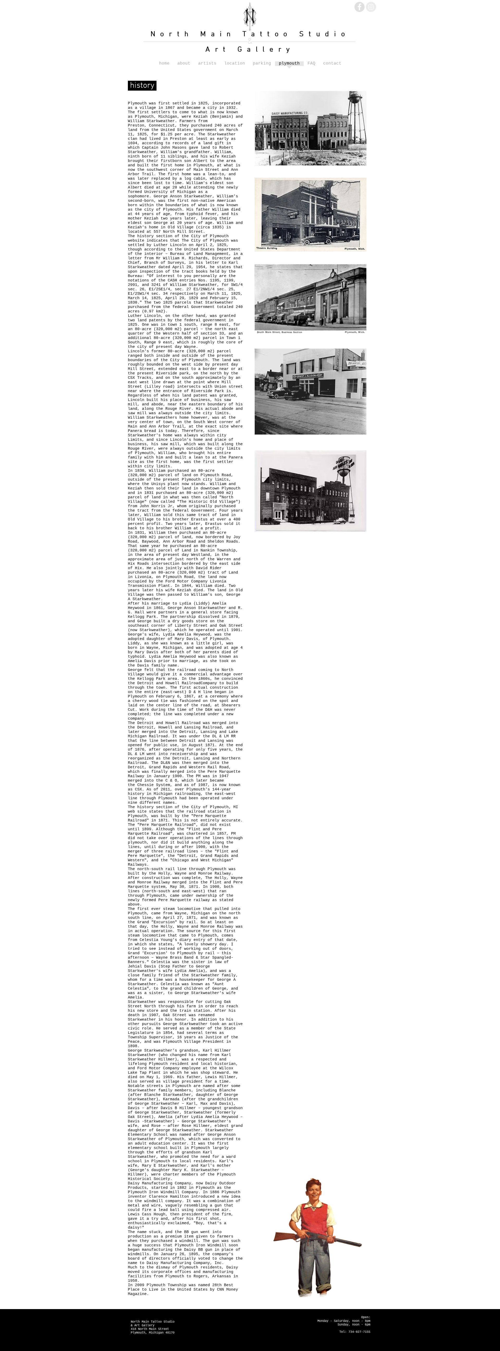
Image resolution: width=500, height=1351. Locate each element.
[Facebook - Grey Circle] (359, 7)
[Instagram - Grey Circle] (371, 7)
